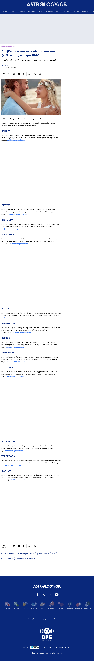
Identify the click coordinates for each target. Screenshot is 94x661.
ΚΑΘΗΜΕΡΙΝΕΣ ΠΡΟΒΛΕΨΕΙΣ (24, 558)
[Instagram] (50, 595)
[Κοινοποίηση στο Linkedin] (29, 74)
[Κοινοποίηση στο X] (14, 74)
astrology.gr (5, 65)
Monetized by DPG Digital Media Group (57, 647)
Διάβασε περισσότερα (16, 140)
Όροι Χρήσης (32, 619)
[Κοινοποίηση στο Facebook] (9, 74)
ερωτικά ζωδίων (42, 554)
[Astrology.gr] (47, 4)
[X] (44, 595)
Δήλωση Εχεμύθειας (45, 619)
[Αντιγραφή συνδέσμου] (34, 74)
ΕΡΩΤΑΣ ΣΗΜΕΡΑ (8, 554)
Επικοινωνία (70, 619)
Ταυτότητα (23, 619)
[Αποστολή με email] (39, 74)
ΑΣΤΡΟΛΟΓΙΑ (7, 558)
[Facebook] (37, 595)
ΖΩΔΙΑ (53, 554)
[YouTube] (57, 595)
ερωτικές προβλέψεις (25, 554)
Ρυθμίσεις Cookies (59, 618)
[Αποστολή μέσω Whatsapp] (24, 74)
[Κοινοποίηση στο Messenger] (19, 74)
